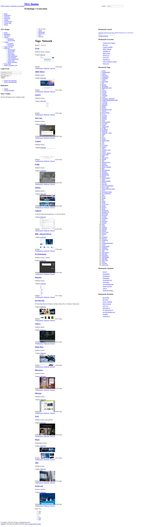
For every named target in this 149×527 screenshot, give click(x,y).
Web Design (105, 252)
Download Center (107, 109)
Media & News (106, 162)
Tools (103, 241)
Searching (104, 221)
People (104, 198)
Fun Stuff (104, 123)
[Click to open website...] (47, 67)
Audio (103, 80)
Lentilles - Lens (106, 150)
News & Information (107, 185)
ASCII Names (8, 21)
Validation (104, 248)
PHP (103, 195)
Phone (103, 201)
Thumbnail (105, 240)
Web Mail (104, 258)
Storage (104, 231)
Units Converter (8, 46)
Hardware (46, 68)
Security (104, 223)
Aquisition (105, 78)
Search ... (104, 6)
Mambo (104, 159)
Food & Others (106, 122)
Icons (103, 137)
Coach (103, 97)
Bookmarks (7, 15)
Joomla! (104, 147)
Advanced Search (103, 36)
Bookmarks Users (107, 88)
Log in (2, 77)
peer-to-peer (105, 265)
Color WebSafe (12, 57)
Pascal (103, 196)
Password (3, 74)
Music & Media (106, 181)
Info (103, 142)
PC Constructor (106, 193)
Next (39, 518)
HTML (104, 128)
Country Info (7, 23)
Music (103, 179)
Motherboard (105, 175)
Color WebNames (12, 56)
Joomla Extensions (9, 90)
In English (10, 43)
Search (6, 24)
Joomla (6, 89)
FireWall (104, 119)
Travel (103, 244)
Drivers (104, 111)
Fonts (103, 120)
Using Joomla (105, 246)
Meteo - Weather (106, 167)
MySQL (104, 182)
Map (103, 161)
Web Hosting (105, 257)
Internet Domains (12, 62)
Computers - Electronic (108, 98)
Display (104, 108)
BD (103, 83)
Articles (6, 37)
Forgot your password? (10, 82)
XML (103, 262)
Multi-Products (106, 178)
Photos (104, 203)
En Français (11, 45)
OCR (103, 190)
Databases (104, 105)
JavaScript (105, 145)
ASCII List (11, 53)
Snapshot (104, 227)
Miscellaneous (106, 170)
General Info (105, 126)
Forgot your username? (10, 80)
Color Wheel (11, 54)
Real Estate (105, 213)
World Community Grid (10, 65)
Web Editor (105, 255)
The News (7, 17)
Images (104, 139)
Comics (6, 20)
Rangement (105, 210)
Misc (103, 168)
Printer (104, 206)
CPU (103, 89)
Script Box (105, 218)
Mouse (104, 176)
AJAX (104, 70)
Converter (104, 103)
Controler (104, 101)
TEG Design (31, 4)
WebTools (7, 48)
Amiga (104, 74)
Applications (105, 77)
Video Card (105, 249)
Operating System (107, 192)
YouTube (104, 263)
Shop (103, 224)
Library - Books (106, 153)
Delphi (104, 106)
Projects (104, 207)
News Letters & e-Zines (108, 189)
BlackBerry (105, 86)
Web (103, 251)
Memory (104, 164)
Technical (104, 237)
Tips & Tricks (11, 40)
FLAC (104, 114)
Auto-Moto (105, 81)
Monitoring (105, 173)
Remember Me (5, 76)
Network (42, 55)
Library (104, 151)
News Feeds (7, 64)
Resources (40, 68)
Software (104, 229)
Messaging (105, 165)
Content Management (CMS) (110, 100)
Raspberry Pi (105, 212)
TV (103, 235)
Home (6, 14)
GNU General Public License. (33, 524)
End (39, 519)
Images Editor (106, 140)
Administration (106, 72)
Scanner (104, 217)
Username (3, 72)
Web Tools (105, 260)
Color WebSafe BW (13, 59)
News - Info (105, 187)
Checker (104, 92)
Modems (104, 171)
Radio (103, 209)
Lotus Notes (105, 154)
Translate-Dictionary (107, 243)
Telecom (104, 238)
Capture (104, 91)
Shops (103, 226)
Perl (103, 199)
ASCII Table (11, 51)
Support (104, 234)
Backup (104, 84)
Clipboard (104, 95)
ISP (103, 136)
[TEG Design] (12, 6)
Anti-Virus (105, 75)
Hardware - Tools (106, 133)
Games (104, 125)
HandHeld (105, 129)
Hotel (103, 134)
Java (103, 143)
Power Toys (105, 204)
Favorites (104, 115)
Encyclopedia (105, 112)
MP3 (103, 156)
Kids (103, 148)
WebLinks (43, 78)
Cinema (104, 94)
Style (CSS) (105, 232)
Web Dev (104, 254)
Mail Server (105, 157)
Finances (104, 117)
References (7, 18)
